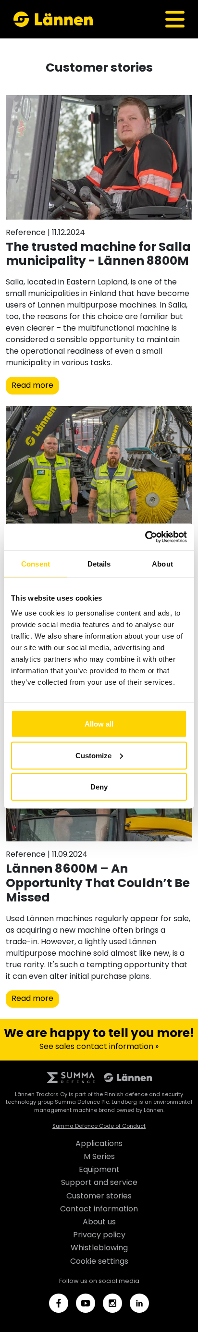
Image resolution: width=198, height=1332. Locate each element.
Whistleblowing (99, 1248)
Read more (32, 386)
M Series (99, 1157)
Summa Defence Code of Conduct (99, 1126)
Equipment (99, 1170)
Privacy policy (99, 1235)
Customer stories (99, 1196)
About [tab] (162, 563)
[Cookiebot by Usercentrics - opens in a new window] (145, 537)
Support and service (99, 1183)
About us (99, 1222)
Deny (99, 787)
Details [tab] (99, 563)
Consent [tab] (35, 563)
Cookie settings (99, 1262)
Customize (93, 755)
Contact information (99, 1209)
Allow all (99, 724)
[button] (175, 19)
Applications (99, 1144)
